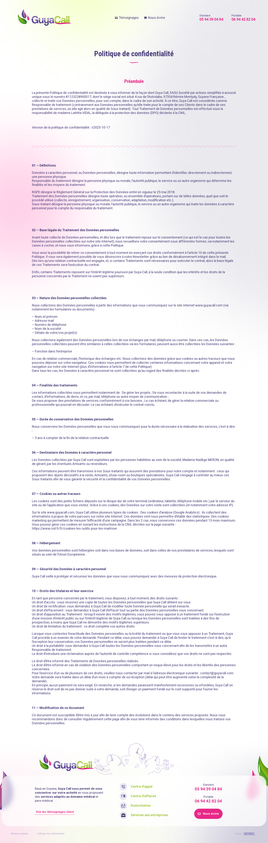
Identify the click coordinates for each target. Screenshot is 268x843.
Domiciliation (141, 805)
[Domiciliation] (123, 805)
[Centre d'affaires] (123, 796)
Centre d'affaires (143, 796)
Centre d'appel (141, 786)
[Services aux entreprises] (123, 815)
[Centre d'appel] (123, 786)
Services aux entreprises (149, 815)
